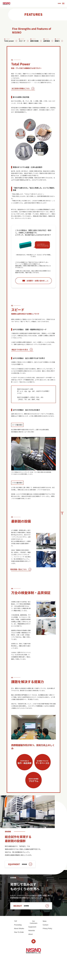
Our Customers (33, 922)
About (30, 934)
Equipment (32, 927)
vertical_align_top (62, 513)
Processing (18, 925)
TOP (15, 921)
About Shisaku (19, 928)
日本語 (59, 3)
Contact (45, 925)
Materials (31, 930)
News (44, 921)
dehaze (63, 3)
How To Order (19, 932)
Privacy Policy (47, 928)
